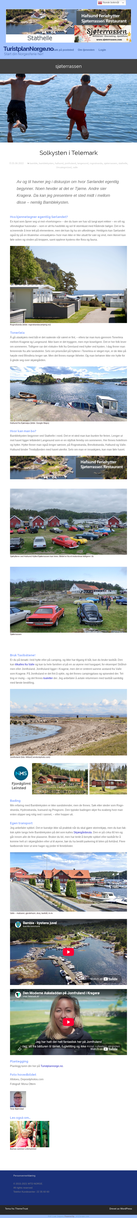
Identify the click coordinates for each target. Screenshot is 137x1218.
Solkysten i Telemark (69, 152)
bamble (34, 163)
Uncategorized (64, 167)
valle (75, 167)
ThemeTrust (21, 1208)
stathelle (122, 163)
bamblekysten (46, 163)
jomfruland (70, 163)
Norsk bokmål (110, 2)
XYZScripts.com (82, 1216)
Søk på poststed (63, 50)
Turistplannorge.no (52, 1066)
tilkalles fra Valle (24, 664)
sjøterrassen (110, 163)
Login (102, 50)
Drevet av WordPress (120, 1208)
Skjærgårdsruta (83, 832)
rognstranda (96, 163)
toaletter (48, 678)
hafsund (59, 163)
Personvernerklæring (24, 1175)
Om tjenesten (86, 50)
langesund (82, 163)
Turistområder (40, 50)
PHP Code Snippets (56, 1216)
